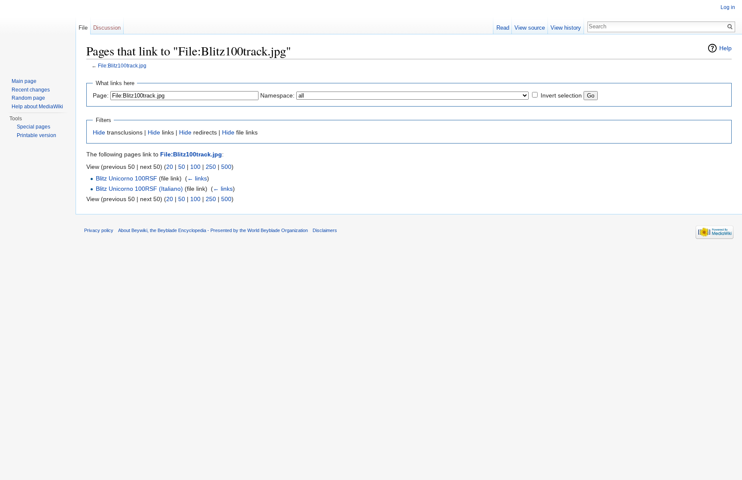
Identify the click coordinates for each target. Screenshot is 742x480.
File (83, 27)
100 (195, 166)
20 (169, 166)
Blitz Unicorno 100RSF (126, 178)
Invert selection (561, 95)
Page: (101, 95)
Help (725, 48)
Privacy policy (98, 230)
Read (502, 27)
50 (181, 166)
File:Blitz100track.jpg (122, 65)
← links (197, 178)
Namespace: (277, 95)
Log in (728, 7)
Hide (99, 132)
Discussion (107, 27)
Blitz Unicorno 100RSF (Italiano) (139, 188)
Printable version (36, 135)
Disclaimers (325, 230)
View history (565, 27)
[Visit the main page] (37, 34)
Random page (28, 98)
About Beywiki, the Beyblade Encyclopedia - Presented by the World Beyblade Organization (213, 230)
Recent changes (31, 90)
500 (226, 166)
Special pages (33, 127)
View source (529, 27)
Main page (24, 81)
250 (211, 166)
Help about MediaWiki (37, 107)
